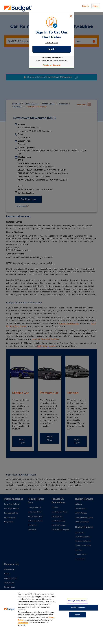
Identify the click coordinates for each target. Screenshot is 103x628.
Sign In (51, 49)
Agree (77, 615)
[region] (51, 609)
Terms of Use (23, 622)
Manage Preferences (77, 600)
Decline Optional (78, 608)
